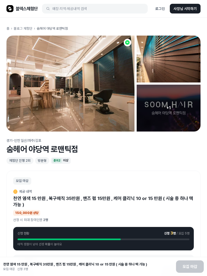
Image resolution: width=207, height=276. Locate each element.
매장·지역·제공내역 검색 (69, 8)
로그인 (160, 8)
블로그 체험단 (23, 28)
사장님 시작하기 (185, 8)
